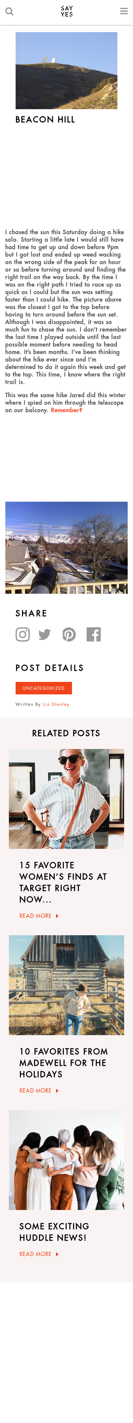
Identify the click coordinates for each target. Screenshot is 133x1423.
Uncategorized (44, 688)
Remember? (66, 410)
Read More (36, 915)
